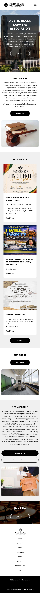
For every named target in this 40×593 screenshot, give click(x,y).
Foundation (20, 552)
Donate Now (20, 453)
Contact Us (20, 570)
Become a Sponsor (20, 460)
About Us (20, 543)
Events (20, 548)
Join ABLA (20, 53)
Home (20, 539)
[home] (13, 5)
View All (20, 340)
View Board (20, 362)
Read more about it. (20, 106)
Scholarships (20, 566)
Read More (20, 113)
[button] (35, 5)
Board (20, 557)
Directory (20, 561)
